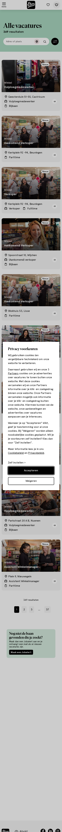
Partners (13, 373)
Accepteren (31, 470)
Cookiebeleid (16, 453)
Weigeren (31, 481)
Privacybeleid (36, 453)
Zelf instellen (15, 462)
